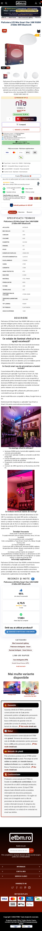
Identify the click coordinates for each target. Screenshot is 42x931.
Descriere (21, 212)
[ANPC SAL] (26, 927)
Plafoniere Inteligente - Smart (20, 646)
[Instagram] (29, 887)
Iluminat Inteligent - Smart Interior (20, 650)
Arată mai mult (20, 666)
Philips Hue (12, 694)
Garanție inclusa (11, 192)
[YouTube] (21, 887)
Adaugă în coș (28, 119)
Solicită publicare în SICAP (22, 205)
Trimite (31, 850)
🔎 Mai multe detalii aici (27, 726)
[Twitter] (12, 887)
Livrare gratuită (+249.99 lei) (14, 188)
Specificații (12, 212)
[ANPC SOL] (15, 927)
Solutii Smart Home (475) (20, 663)
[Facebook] (16, 887)
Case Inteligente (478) (20, 660)
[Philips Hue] (11, 687)
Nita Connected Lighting (20, 643)
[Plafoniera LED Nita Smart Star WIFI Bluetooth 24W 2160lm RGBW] (6, 75)
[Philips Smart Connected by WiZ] (30, 687)
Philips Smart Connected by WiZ (30, 695)
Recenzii (29, 212)
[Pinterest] (25, 887)
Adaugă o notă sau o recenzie (22, 632)
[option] (12, 689)
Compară (22, 124)
